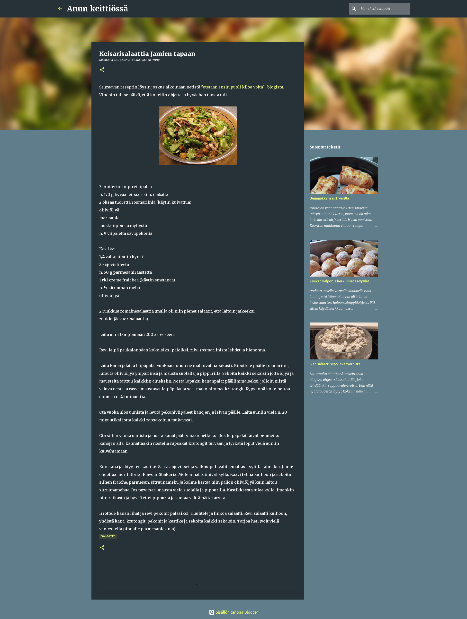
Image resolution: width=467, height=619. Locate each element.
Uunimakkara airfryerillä (329, 198)
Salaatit (108, 536)
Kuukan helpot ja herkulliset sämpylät (339, 281)
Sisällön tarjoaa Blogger (236, 612)
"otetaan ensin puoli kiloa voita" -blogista (242, 87)
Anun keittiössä (97, 9)
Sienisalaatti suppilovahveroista (335, 364)
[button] (102, 70)
